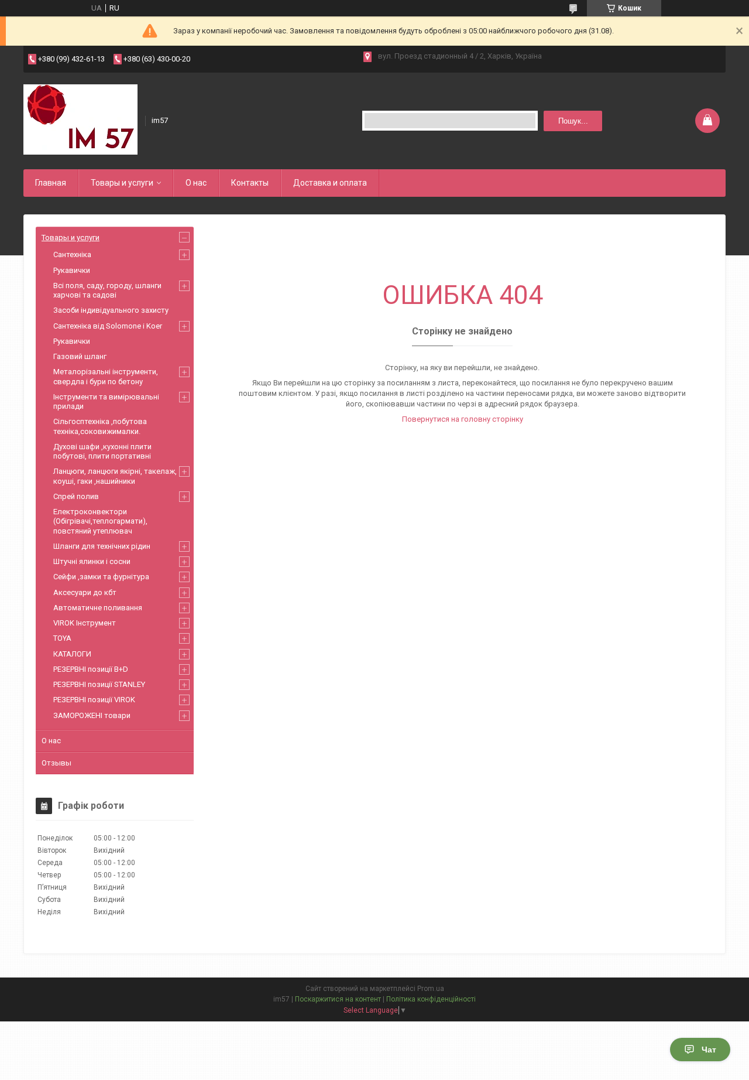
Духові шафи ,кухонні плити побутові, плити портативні (102, 451)
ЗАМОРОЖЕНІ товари (91, 715)
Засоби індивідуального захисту (111, 310)
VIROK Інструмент (84, 622)
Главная (50, 182)
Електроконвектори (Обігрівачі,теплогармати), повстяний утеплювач (100, 521)
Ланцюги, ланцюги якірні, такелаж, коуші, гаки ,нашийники (115, 476)
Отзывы (56, 762)
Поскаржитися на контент (338, 999)
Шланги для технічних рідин (101, 546)
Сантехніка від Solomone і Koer (107, 326)
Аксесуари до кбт (84, 592)
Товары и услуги (122, 182)
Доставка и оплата (330, 182)
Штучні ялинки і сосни (91, 561)
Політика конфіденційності (431, 999)
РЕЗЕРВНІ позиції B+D (90, 669)
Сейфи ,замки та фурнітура (101, 576)
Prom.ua (430, 989)
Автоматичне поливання (97, 607)
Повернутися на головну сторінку (462, 419)
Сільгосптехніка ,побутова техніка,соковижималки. (100, 426)
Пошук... (573, 121)
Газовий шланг (79, 356)
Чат (709, 1049)
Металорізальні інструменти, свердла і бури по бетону (105, 376)
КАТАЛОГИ (72, 654)
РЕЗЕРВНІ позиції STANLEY (99, 684)
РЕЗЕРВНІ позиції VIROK (94, 699)
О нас (196, 182)
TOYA (62, 638)
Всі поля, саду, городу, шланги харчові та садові (107, 290)
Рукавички (71, 270)
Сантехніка (72, 254)
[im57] (80, 119)
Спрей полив (76, 496)
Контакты (250, 182)
